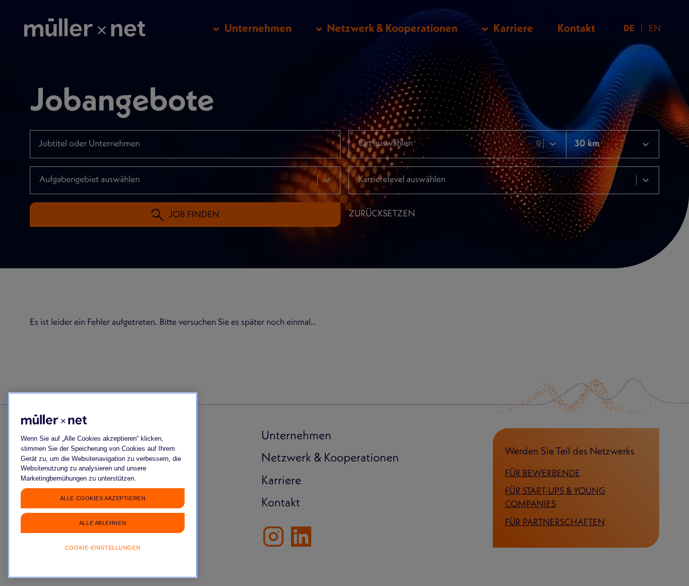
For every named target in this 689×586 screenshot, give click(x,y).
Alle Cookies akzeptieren (102, 498)
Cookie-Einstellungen (102, 548)
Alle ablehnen (102, 522)
